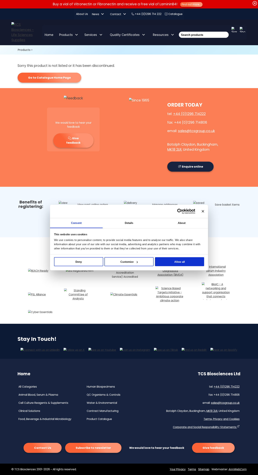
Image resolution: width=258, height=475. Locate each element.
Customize (127, 261)
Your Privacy (178, 469)
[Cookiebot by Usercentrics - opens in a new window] (179, 211)
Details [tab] (129, 222)
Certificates (125, 35)
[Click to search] (225, 30)
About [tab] (182, 222)
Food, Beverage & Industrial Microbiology (44, 419)
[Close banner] (203, 211)
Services (90, 35)
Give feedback (73, 140)
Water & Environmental (102, 403)
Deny (78, 261)
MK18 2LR (174, 149)
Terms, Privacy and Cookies (222, 419)
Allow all (179, 261)
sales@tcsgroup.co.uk (196, 131)
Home (49, 35)
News (95, 14)
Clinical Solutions (29, 411)
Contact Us (42, 448)
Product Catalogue (99, 419)
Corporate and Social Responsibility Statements (205, 427)
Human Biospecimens (101, 386)
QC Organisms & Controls (103, 395)
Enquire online (192, 167)
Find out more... (191, 4)
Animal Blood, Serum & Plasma (38, 395)
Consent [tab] (76, 222)
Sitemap (203, 469)
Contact (115, 14)
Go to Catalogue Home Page (49, 78)
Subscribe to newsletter (93, 448)
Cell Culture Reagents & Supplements (43, 403)
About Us (82, 14)
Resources (160, 35)
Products (66, 35)
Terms (192, 469)
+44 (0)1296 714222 (189, 113)
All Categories (27, 386)
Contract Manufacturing (102, 411)
